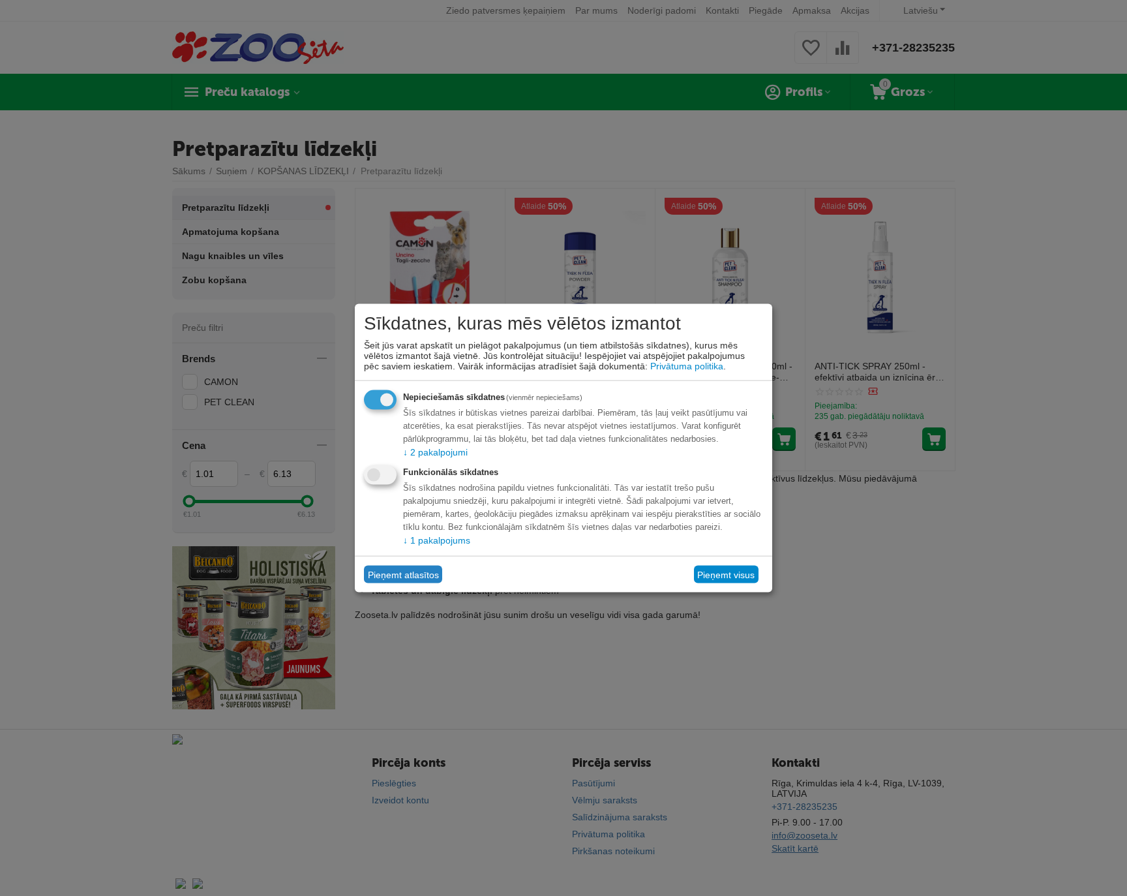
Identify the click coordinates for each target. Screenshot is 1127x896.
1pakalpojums (436, 540)
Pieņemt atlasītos (403, 574)
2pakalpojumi (435, 452)
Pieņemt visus (726, 574)
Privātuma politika (686, 366)
